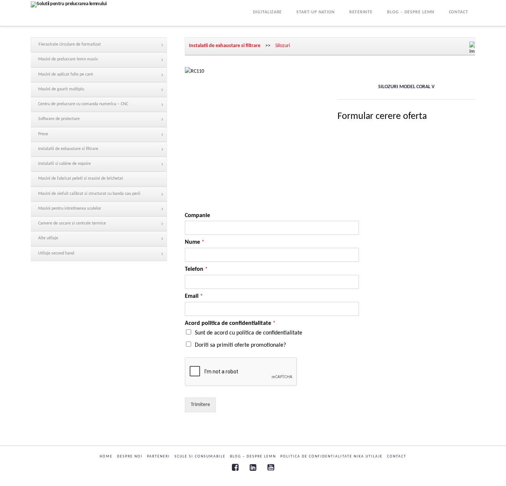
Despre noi (130, 457)
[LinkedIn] (253, 467)
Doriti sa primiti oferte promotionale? (240, 345)
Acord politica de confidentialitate (230, 323)
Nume (194, 242)
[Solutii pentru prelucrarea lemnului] (69, 4)
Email (194, 296)
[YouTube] (270, 467)
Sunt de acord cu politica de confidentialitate (248, 333)
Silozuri (282, 46)
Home (106, 457)
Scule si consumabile (200, 457)
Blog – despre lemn (253, 457)
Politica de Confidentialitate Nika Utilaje (331, 457)
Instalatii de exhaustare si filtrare (224, 46)
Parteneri (158, 457)
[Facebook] (235, 467)
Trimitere (200, 404)
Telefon (196, 269)
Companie (197, 216)
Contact (396, 457)
